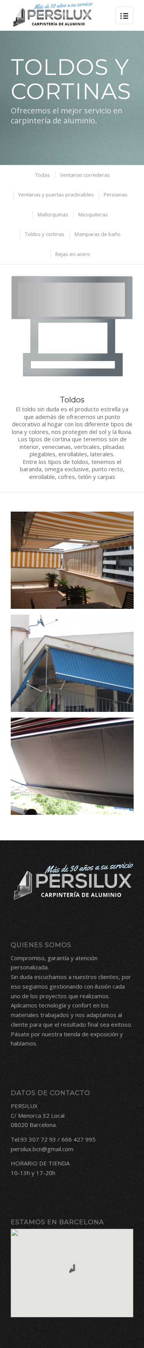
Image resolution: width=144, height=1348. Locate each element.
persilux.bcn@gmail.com (42, 1149)
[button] (72, 1268)
